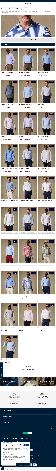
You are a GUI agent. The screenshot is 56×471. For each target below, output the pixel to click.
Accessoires (6, 422)
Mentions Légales (26, 469)
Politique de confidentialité (35, 469)
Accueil (2, 7)
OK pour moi (23, 464)
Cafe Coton (28, 3)
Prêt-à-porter (6, 419)
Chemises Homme (8, 7)
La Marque (6, 425)
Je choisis (8, 464)
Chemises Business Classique (24, 7)
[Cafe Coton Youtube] (31, 458)
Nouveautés (9, 381)
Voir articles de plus (28, 369)
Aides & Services (7, 410)
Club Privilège (28, 381)
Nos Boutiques (47, 381)
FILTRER (4, 44)
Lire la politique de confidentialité (9, 459)
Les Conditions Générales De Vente (48, 469)
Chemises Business (15, 7)
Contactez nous (6, 428)
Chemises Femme (7, 416)
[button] (3, 468)
